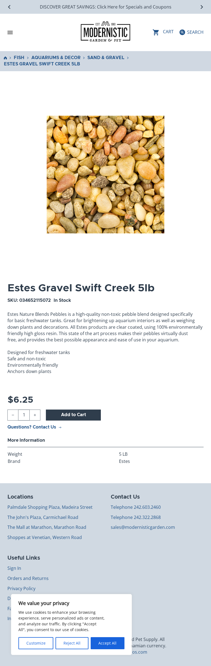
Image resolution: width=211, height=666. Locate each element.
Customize (36, 643)
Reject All (71, 643)
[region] (71, 624)
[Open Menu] (10, 32)
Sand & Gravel (105, 58)
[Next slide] (201, 7)
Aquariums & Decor (55, 58)
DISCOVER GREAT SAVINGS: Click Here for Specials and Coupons (105, 7)
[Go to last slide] (9, 7)
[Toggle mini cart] (163, 32)
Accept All (107, 643)
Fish (19, 58)
